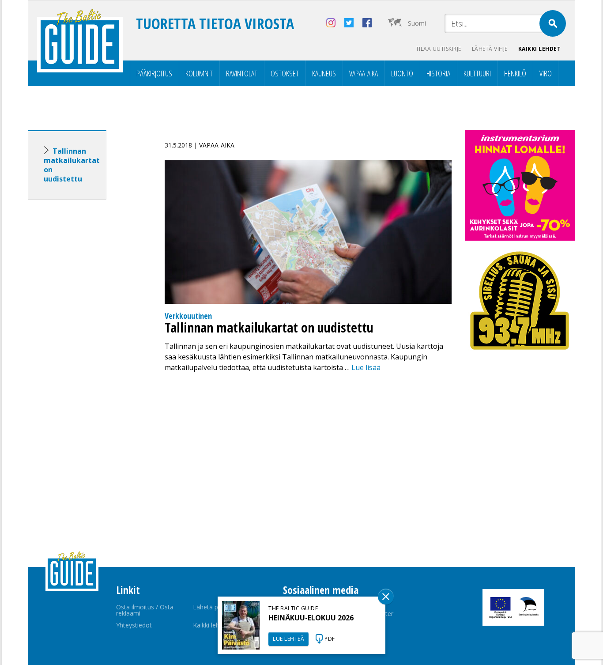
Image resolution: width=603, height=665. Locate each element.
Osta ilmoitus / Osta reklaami (144, 610)
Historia (438, 73)
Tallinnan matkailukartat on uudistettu (72, 165)
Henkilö (515, 73)
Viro (545, 73)
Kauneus (324, 73)
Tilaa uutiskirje (438, 49)
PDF (329, 638)
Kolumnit (199, 73)
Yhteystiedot (134, 625)
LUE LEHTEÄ (288, 638)
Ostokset (285, 73)
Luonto (402, 73)
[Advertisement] (83, 345)
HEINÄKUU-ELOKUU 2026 (311, 618)
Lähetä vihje (490, 49)
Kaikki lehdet (539, 49)
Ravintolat (241, 73)
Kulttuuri (477, 73)
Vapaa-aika (363, 73)
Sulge (386, 597)
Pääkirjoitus (154, 73)
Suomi (417, 23)
